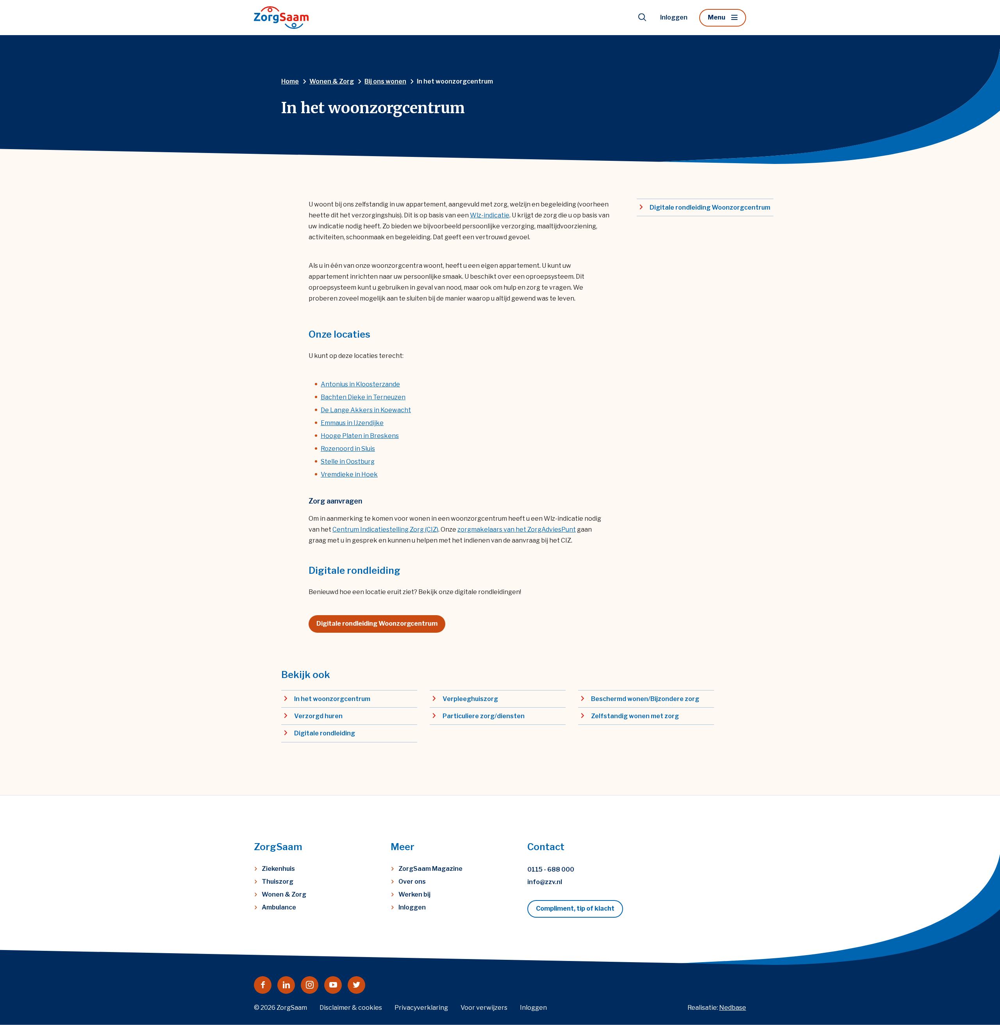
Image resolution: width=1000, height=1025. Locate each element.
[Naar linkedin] (286, 985)
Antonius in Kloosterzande (360, 384)
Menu (716, 17)
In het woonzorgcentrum (332, 699)
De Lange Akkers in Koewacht (366, 410)
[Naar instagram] (309, 985)
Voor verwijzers (484, 1007)
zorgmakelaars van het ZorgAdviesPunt (516, 529)
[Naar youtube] (333, 985)
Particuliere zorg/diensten (484, 716)
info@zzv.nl (544, 882)
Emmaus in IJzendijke (352, 423)
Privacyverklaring (421, 1007)
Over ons (412, 881)
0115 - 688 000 (550, 869)
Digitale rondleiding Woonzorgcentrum (377, 623)
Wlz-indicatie (489, 215)
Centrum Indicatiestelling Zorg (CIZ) (385, 529)
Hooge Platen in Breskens (360, 436)
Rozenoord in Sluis (348, 448)
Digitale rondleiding (324, 733)
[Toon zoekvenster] (642, 17)
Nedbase (732, 1007)
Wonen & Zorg (284, 894)
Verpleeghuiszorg (470, 699)
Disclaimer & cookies (351, 1007)
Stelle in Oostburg (348, 461)
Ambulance (279, 907)
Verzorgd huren (318, 716)
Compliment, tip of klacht (575, 908)
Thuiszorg (277, 881)
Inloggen (674, 17)
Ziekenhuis (278, 868)
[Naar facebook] (262, 985)
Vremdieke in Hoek (349, 474)
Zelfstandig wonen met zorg (635, 716)
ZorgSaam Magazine (430, 868)
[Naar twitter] (356, 985)
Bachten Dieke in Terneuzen (363, 397)
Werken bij (414, 894)
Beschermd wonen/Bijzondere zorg (645, 699)
